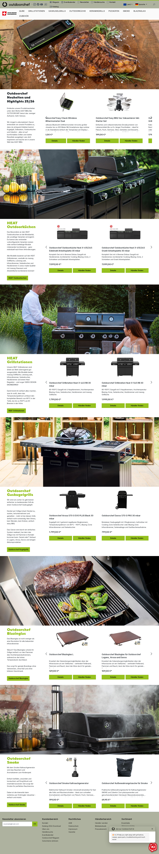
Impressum (73, 829)
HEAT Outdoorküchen (17, 278)
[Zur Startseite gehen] (16, 4)
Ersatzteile (126, 823)
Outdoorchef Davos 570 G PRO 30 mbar (121, 515)
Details (60, 141)
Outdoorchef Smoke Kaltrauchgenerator (69, 783)
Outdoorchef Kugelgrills (18, 549)
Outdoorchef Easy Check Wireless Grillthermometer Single (118, 119)
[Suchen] (154, 4)
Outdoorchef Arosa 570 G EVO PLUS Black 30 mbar (71, 517)
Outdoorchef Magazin (50, 838)
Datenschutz (73, 826)
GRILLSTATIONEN (36, 11)
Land (128, 4)
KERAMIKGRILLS (97, 11)
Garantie (72, 832)
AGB (70, 823)
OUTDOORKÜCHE (77, 11)
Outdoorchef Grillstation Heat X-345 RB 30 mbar (70, 384)
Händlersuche (47, 832)
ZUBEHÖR (24, 16)
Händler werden (101, 823)
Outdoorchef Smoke (16, 805)
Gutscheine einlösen (50, 841)
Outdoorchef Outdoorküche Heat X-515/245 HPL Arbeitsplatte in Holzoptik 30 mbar (70, 249)
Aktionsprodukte (128, 826)
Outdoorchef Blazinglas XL (62, 654)
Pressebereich (101, 829)
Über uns (45, 829)
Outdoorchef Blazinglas (18, 678)
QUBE (22, 11)
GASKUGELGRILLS (57, 11)
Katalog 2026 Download (51, 826)
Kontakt (45, 823)
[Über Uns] (9, 13)
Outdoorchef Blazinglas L (114, 654)
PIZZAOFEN (113, 11)
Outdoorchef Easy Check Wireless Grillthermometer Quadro (66, 119)
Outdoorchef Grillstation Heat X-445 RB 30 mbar (122, 384)
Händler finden (84, 141)
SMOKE (126, 11)
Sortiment (127, 819)
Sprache (142, 4)
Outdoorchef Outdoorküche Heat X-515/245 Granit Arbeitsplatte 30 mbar (123, 249)
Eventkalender (47, 835)
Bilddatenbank (100, 826)
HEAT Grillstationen (16, 411)
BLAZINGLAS (140, 11)
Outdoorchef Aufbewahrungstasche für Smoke (125, 783)
